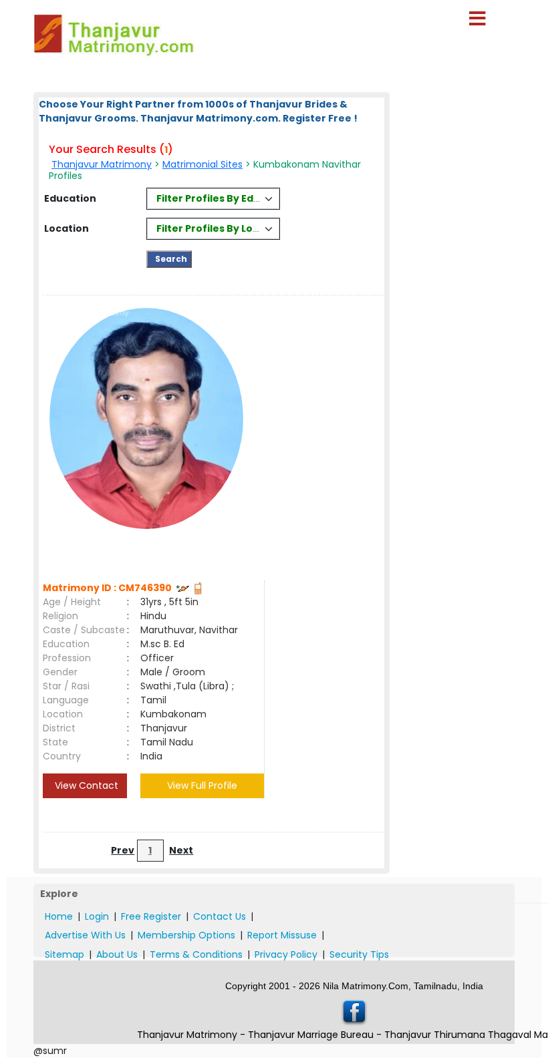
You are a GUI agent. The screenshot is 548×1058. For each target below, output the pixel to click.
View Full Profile (202, 785)
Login (97, 916)
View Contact (85, 785)
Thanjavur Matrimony (101, 164)
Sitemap (64, 954)
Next (181, 850)
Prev (122, 850)
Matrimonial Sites (202, 164)
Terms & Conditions (196, 954)
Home (59, 916)
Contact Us (219, 916)
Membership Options (186, 935)
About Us (117, 954)
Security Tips (359, 954)
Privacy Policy (286, 954)
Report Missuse (282, 935)
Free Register (151, 916)
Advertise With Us (85, 935)
